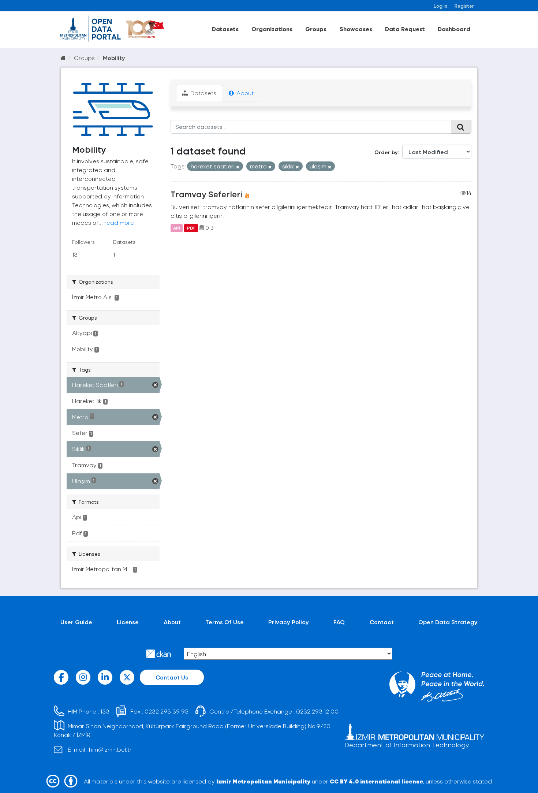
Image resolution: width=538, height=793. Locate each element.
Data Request (405, 29)
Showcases (355, 29)
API (176, 228)
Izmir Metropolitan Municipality (263, 781)
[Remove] (237, 167)
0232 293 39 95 (166, 711)
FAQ (339, 622)
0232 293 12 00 (317, 711)
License (128, 622)
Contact (382, 622)
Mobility (114, 58)
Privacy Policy (288, 622)
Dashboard (454, 29)
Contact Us (172, 677)
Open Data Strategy (448, 622)
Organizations (271, 29)
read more (119, 222)
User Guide (76, 622)
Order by (386, 152)
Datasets (225, 29)
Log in (440, 6)
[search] (461, 127)
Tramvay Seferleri (206, 194)
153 (104, 711)
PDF (191, 228)
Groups (315, 29)
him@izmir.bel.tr (110, 749)
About (244, 93)
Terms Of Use (224, 622)
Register (464, 6)
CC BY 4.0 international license (376, 781)
